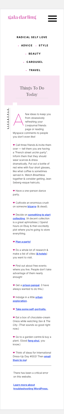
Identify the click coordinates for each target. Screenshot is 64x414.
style (44, 45)
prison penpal (31, 285)
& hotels (41, 253)
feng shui (33, 340)
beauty (35, 53)
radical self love (32, 37)
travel (35, 70)
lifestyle (7, 118)
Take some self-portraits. (31, 309)
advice (27, 45)
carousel (34, 61)
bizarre (32, 206)
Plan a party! (23, 241)
